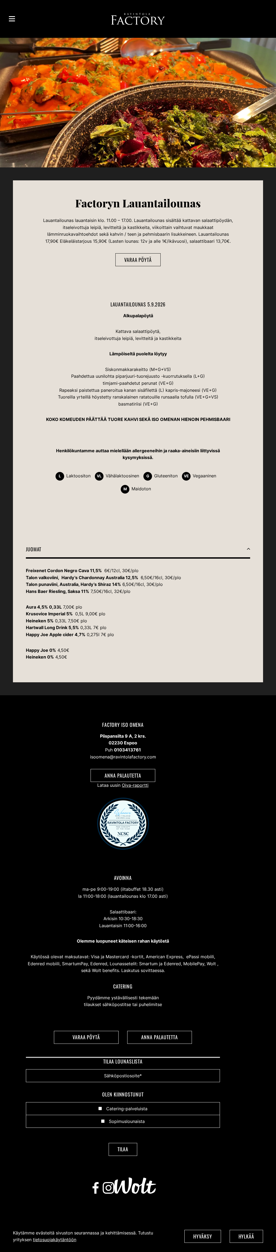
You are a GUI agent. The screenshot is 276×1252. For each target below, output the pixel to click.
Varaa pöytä (138, 259)
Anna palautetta (123, 775)
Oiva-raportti (135, 785)
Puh (123, 749)
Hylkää (246, 1236)
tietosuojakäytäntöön (54, 1239)
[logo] (138, 19)
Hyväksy (202, 1236)
